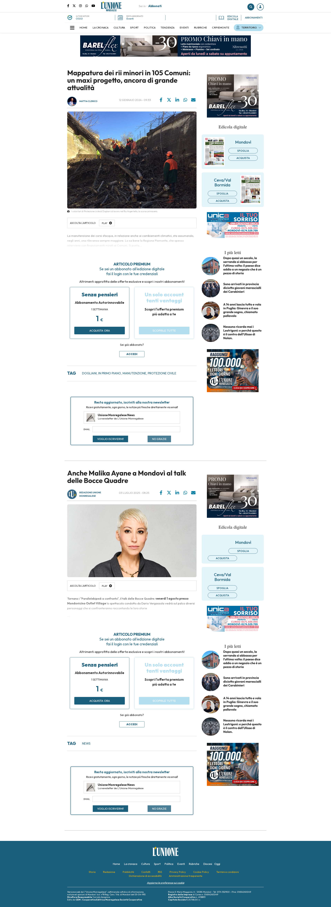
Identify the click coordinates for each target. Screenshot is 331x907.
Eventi (130, 18)
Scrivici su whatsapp (88, 5)
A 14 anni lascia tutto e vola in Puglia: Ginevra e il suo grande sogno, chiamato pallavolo (242, 310)
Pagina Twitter (76, 5)
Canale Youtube (93, 5)
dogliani (89, 373)
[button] (260, 6)
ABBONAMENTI (254, 17)
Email (87, 429)
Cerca (250, 6)
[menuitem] (83, 27)
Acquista (243, 158)
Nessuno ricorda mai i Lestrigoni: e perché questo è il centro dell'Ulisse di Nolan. (242, 332)
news (86, 743)
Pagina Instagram (82, 5)
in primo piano (109, 373)
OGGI (79, 18)
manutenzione (134, 373)
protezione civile (162, 373)
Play (104, 586)
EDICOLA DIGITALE (232, 18)
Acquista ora (99, 330)
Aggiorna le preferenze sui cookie (165, 882)
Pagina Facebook (70, 5)
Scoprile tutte (164, 330)
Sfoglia (243, 150)
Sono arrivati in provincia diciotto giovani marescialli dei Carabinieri (242, 288)
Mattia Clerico (88, 101)
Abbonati (155, 6)
